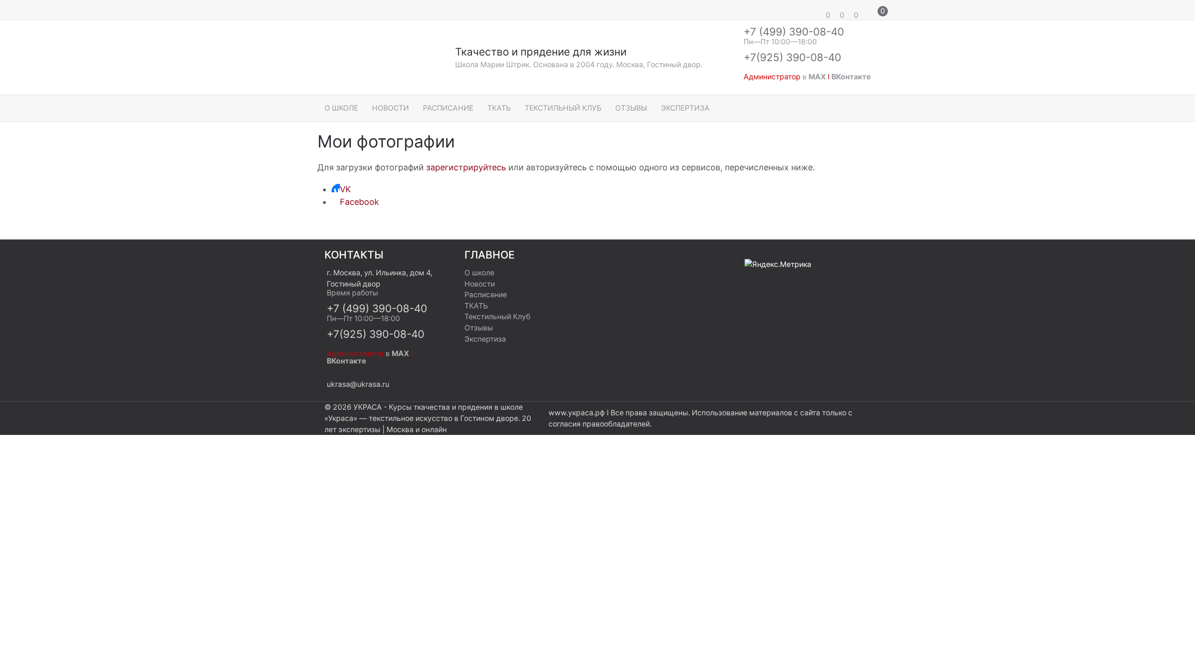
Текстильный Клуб (563, 108)
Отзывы (631, 108)
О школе (341, 108)
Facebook (359, 202)
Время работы (352, 292)
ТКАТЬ (499, 108)
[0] (815, 10)
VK (345, 189)
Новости (390, 108)
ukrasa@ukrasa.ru (358, 384)
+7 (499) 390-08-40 (794, 31)
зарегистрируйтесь (466, 167)
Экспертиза (685, 108)
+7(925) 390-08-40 (792, 57)
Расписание (448, 108)
